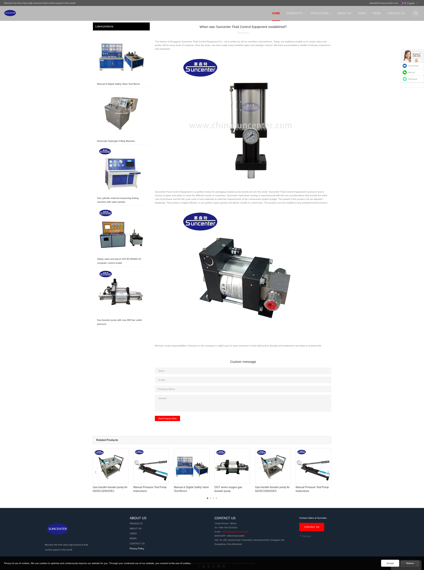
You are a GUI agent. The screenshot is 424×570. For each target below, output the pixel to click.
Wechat (411, 72)
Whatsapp (412, 79)
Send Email (413, 66)
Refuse (410, 563)
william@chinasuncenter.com (235, 532)
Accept (390, 563)
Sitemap (306, 536)
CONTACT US (311, 527)
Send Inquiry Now (167, 418)
